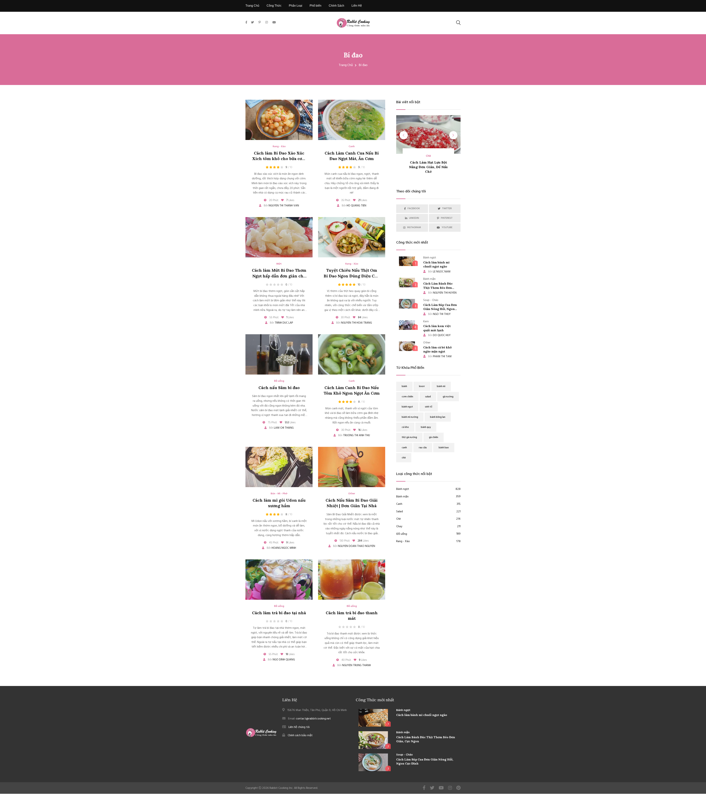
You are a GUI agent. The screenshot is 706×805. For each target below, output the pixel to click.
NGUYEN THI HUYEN (442, 293)
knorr (422, 386)
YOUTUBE (447, 227)
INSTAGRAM (414, 227)
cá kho (405, 427)
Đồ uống (279, 381)
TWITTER (447, 208)
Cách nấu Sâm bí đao (279, 387)
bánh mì (441, 386)
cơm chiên (407, 397)
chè (404, 458)
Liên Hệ (357, 5)
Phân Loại (295, 5)
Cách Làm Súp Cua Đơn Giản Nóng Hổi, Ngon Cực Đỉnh (440, 309)
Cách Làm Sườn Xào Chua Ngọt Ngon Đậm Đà (428, 167)
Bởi (281, 205)
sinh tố (428, 407)
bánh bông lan (437, 417)
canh (404, 448)
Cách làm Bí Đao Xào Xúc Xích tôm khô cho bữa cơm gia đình (279, 158)
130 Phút (344, 541)
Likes (290, 200)
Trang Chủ (252, 5)
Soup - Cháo (404, 754)
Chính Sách (336, 5)
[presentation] (404, 135)
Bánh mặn (428, 496)
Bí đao (353, 55)
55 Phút (274, 317)
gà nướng (448, 397)
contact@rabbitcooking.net (313, 718)
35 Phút (345, 200)
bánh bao (444, 448)
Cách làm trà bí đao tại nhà (279, 612)
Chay (428, 526)
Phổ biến (315, 5)
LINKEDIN (414, 218)
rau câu (423, 448)
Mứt (279, 264)
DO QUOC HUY (439, 335)
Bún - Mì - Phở (279, 494)
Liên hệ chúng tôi (299, 727)
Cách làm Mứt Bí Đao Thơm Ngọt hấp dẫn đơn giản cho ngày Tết (279, 276)
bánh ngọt (407, 407)
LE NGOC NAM (439, 271)
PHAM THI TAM (440, 356)
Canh (352, 147)
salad (428, 397)
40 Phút (346, 660)
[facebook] (247, 26)
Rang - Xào (279, 147)
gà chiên (433, 437)
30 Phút (345, 317)
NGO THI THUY (439, 314)
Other (351, 494)
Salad (428, 511)
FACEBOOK (414, 208)
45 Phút (273, 542)
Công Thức (274, 5)
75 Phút (272, 422)
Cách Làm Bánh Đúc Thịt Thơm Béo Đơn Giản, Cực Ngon (438, 288)
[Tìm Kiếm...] (458, 23)
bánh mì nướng (410, 417)
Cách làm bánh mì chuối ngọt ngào (421, 715)
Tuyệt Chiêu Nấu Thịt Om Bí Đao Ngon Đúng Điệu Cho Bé (352, 276)
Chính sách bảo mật (300, 735)
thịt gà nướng (409, 437)
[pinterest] (260, 22)
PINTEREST (446, 218)
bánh (404, 386)
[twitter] (252, 22)
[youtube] (274, 22)
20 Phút (273, 200)
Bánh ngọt (428, 489)
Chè (428, 519)
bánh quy (426, 427)
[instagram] (266, 22)
